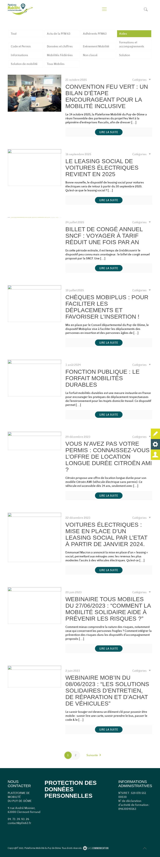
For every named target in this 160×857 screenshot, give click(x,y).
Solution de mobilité (24, 64)
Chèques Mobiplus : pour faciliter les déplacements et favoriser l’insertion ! (106, 307)
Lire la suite (108, 132)
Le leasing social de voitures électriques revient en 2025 (102, 167)
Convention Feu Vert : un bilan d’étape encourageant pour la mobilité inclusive (106, 96)
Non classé (90, 55)
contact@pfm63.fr (19, 823)
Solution (124, 55)
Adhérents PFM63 (95, 33)
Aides (123, 33)
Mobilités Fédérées (60, 55)
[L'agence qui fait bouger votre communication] (95, 849)
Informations (19, 55)
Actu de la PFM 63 (58, 33)
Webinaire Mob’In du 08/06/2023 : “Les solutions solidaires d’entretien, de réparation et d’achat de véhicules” (107, 690)
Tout (13, 33)
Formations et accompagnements (131, 44)
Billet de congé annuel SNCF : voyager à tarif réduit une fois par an (104, 235)
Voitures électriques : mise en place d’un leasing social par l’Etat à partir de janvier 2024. (106, 534)
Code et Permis (21, 46)
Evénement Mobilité (96, 46)
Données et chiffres (60, 46)
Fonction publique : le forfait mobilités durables (102, 378)
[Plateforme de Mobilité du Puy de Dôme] (20, 9)
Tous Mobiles (56, 64)
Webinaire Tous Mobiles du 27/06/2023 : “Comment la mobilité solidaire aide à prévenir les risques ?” (108, 609)
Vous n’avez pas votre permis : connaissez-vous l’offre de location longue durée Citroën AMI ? (108, 456)
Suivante (92, 755)
